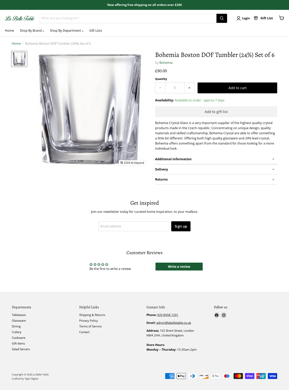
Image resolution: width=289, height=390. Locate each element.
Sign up (181, 226)
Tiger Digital (31, 378)
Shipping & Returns (92, 315)
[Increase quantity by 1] (189, 87)
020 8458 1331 (167, 315)
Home (9, 30)
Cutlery (16, 332)
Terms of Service (90, 326)
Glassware (19, 320)
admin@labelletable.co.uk (173, 323)
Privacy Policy (88, 320)
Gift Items (18, 343)
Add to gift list (216, 111)
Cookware (18, 338)
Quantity (161, 79)
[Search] (221, 18)
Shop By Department (66, 30)
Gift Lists (95, 30)
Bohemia (166, 62)
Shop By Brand (31, 30)
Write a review (179, 266)
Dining (16, 326)
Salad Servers (21, 349)
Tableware (19, 315)
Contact (84, 332)
